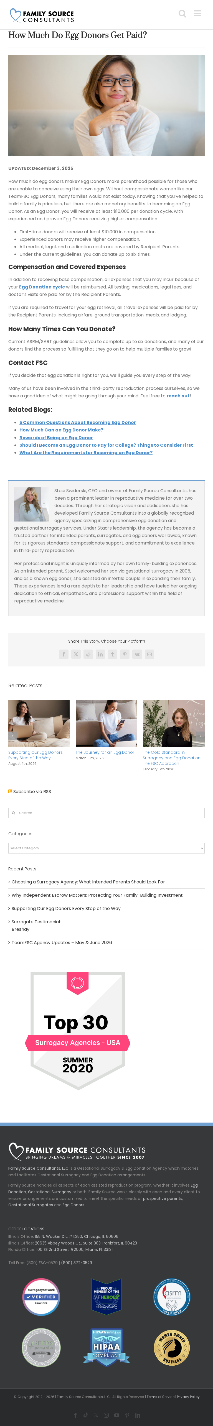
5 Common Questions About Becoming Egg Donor (77, 422)
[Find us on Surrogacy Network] (77, 965)
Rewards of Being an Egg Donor (56, 438)
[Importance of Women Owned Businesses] (106, 1347)
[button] (12, 736)
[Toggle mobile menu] (198, 13)
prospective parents (162, 1198)
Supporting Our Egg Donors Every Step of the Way (170, 755)
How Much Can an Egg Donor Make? (61, 430)
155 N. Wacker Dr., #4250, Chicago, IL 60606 (76, 1236)
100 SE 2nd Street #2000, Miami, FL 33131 (74, 1249)
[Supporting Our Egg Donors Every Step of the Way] (174, 703)
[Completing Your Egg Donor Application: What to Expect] (39, 703)
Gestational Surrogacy (49, 1192)
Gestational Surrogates (30, 1205)
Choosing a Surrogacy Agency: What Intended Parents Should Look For (88, 882)
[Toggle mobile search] (182, 13)
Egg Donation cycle (42, 287)
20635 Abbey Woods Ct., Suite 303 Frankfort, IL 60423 (86, 1243)
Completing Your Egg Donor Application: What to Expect (36, 755)
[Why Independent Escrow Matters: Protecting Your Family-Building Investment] (107, 703)
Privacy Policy (188, 1396)
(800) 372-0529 (76, 1263)
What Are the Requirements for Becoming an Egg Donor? (86, 452)
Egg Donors (73, 1205)
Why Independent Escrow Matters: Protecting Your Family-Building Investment (102, 758)
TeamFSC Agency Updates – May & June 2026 (62, 942)
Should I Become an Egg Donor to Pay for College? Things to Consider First (106, 445)
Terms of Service (160, 1396)
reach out (178, 396)
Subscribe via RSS (32, 791)
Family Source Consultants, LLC (38, 1168)
